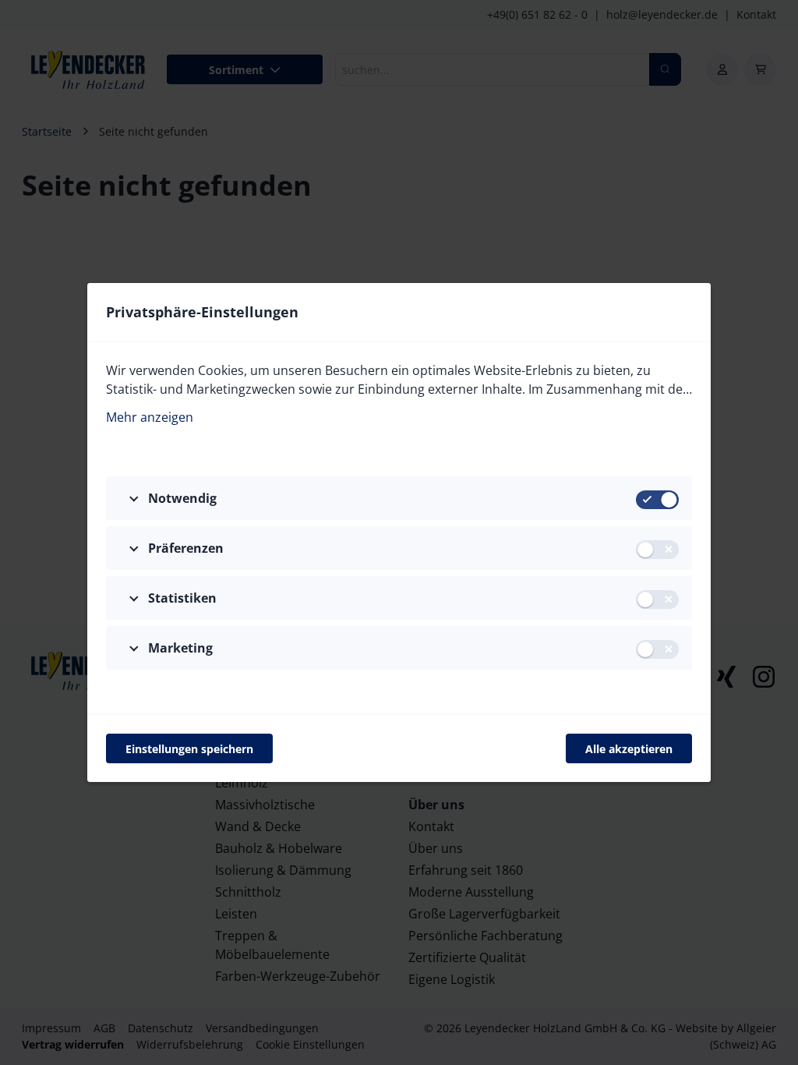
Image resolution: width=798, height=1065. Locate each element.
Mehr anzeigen (149, 417)
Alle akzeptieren (629, 748)
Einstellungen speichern (189, 748)
